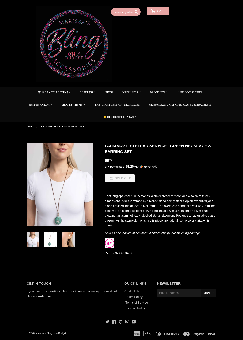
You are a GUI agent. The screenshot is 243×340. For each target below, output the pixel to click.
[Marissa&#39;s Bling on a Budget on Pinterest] (121, 322)
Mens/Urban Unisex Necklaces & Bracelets (180, 104)
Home (30, 126)
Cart (160, 11)
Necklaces (130, 92)
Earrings (87, 92)
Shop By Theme (72, 104)
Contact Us (131, 291)
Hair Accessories (190, 92)
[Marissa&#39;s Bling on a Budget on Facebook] (114, 322)
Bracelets (158, 92)
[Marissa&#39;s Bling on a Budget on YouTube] (134, 322)
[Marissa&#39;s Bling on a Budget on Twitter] (107, 322)
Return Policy (133, 297)
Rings (109, 92)
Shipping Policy (135, 308)
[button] (160, 166)
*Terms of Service (136, 302)
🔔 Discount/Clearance (120, 117)
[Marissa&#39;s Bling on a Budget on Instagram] (127, 322)
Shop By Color (39, 104)
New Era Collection (53, 92)
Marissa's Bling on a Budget (50, 333)
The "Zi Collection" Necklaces (117, 104)
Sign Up (209, 293)
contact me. (45, 296)
